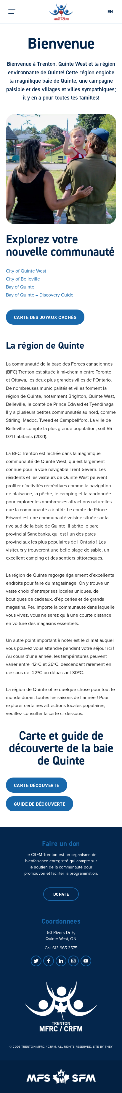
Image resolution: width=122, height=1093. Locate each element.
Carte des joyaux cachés (45, 317)
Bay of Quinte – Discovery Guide (39, 294)
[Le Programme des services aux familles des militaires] (61, 1076)
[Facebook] (48, 961)
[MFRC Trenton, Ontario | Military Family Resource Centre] (61, 12)
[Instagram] (73, 961)
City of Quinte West (26, 270)
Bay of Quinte (20, 286)
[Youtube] (86, 961)
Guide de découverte (39, 804)
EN (110, 12)
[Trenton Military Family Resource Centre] (61, 1006)
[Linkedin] (61, 961)
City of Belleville (23, 278)
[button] (12, 11)
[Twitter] (36, 961)
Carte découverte (36, 785)
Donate (61, 894)
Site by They (103, 1047)
